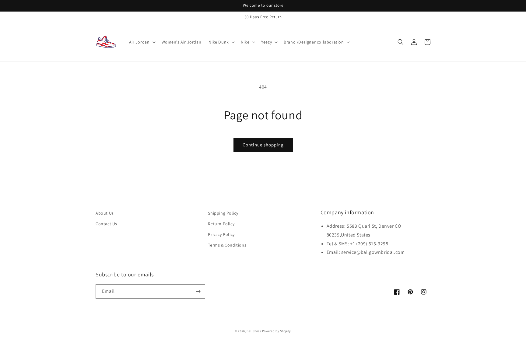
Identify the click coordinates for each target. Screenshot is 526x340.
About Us (105, 213)
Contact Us (106, 223)
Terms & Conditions (227, 245)
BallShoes (254, 331)
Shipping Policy (223, 213)
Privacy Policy (221, 234)
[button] (141, 42)
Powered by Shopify (276, 331)
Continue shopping (263, 145)
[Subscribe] (198, 291)
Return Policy (221, 223)
